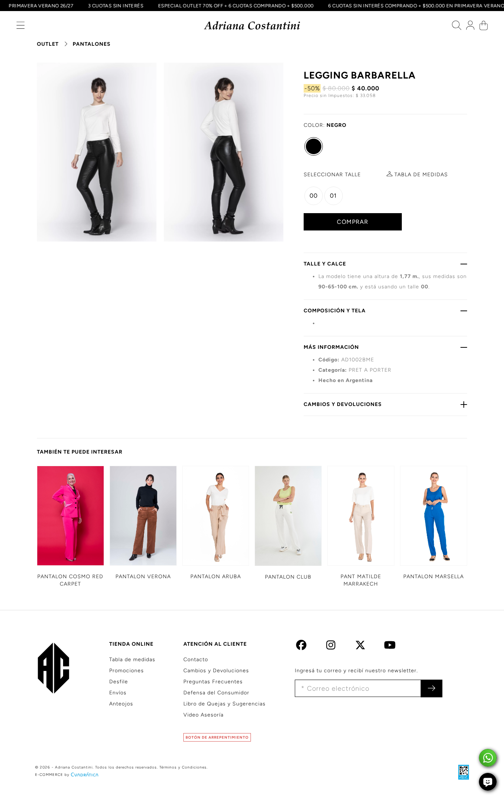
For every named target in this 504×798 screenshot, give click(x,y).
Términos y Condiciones (183, 767)
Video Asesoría (203, 715)
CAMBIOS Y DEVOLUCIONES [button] (343, 404)
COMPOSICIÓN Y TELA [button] (335, 311)
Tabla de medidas (132, 659)
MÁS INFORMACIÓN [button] (331, 347)
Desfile (118, 682)
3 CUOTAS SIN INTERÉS (121, 5)
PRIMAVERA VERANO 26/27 (46, 5)
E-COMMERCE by (52, 774)
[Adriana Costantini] (252, 25)
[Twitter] (360, 647)
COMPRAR (352, 221)
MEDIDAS (421, 174)
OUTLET (48, 44)
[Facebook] (301, 647)
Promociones (126, 670)
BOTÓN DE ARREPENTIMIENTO (217, 737)
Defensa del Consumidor (216, 693)
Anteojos (121, 704)
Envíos (118, 693)
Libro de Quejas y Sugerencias (224, 704)
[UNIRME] (431, 688)
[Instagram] (330, 647)
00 (314, 195)
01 (333, 195)
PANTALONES (92, 44)
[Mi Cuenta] (470, 27)
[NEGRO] (313, 146)
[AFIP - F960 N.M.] (460, 772)
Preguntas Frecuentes (213, 682)
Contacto (195, 659)
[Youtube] (389, 647)
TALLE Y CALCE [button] (325, 264)
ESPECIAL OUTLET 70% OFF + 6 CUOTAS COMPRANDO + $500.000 (240, 5)
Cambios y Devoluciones (216, 670)
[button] (20, 27)
